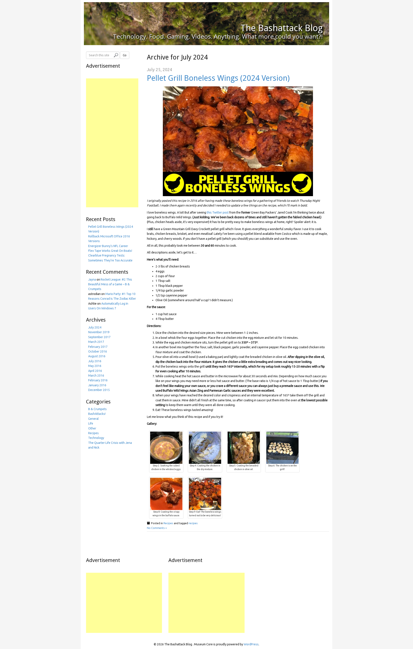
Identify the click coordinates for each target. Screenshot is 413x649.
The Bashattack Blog (282, 28)
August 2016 (96, 356)
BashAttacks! (97, 413)
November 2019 (98, 332)
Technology (96, 438)
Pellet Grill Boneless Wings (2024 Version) (218, 78)
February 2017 (98, 346)
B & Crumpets (97, 409)
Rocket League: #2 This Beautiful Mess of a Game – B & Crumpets (110, 284)
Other (92, 428)
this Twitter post (218, 212)
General (93, 418)
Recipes (168, 523)
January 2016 (97, 385)
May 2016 (94, 366)
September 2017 (99, 337)
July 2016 (94, 361)
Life (90, 423)
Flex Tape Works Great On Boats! (110, 250)
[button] (238, 141)
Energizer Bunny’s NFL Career (108, 246)
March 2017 (96, 342)
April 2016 (95, 371)
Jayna (92, 279)
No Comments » (157, 527)
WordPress (251, 644)
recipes (193, 523)
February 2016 (98, 380)
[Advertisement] (112, 142)
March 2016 (96, 375)
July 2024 (94, 327)
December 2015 (99, 390)
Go (124, 55)
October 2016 (97, 351)
